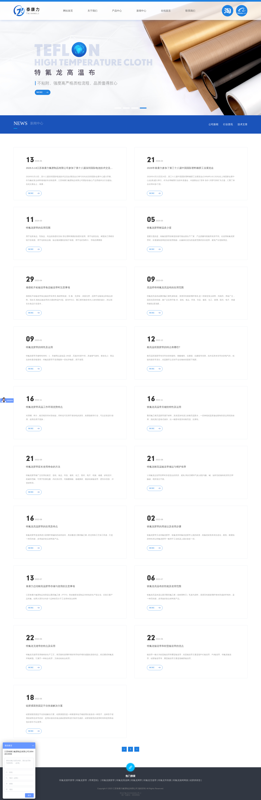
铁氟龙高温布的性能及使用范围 (164, 586)
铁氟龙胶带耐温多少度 (159, 228)
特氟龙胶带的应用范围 (38, 228)
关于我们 (92, 10)
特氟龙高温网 (122, 780)
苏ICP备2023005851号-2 (130, 793)
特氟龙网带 (136, 780)
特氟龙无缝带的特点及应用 (40, 646)
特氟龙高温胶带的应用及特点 (42, 526)
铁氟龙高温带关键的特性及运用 (164, 407)
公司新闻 (213, 124)
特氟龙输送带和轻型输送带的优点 (165, 646)
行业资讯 (228, 124)
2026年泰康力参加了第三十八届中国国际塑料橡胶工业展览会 (180, 168)
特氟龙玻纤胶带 (66, 780)
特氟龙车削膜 (164, 780)
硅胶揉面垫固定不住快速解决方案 (44, 706)
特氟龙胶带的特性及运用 (39, 347)
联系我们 (190, 10)
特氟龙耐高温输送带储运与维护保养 (166, 467)
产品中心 (117, 10)
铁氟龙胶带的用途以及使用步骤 (164, 526)
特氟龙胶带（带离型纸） (88, 780)
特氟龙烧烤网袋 (180, 780)
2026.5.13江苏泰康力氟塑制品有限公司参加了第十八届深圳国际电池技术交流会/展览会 (70, 168)
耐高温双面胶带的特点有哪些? (163, 347)
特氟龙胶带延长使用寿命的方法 (43, 467)
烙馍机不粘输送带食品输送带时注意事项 (48, 287)
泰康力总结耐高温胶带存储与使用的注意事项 (50, 586)
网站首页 (68, 10)
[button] (117, 108)
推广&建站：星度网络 (130, 795)
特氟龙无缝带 (150, 780)
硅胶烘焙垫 (195, 780)
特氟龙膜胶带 (108, 780)
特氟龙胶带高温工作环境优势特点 (44, 407)
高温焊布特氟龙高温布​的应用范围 (165, 287)
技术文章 (242, 124)
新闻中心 (141, 10)
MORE (31, 193)
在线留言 (166, 10)
